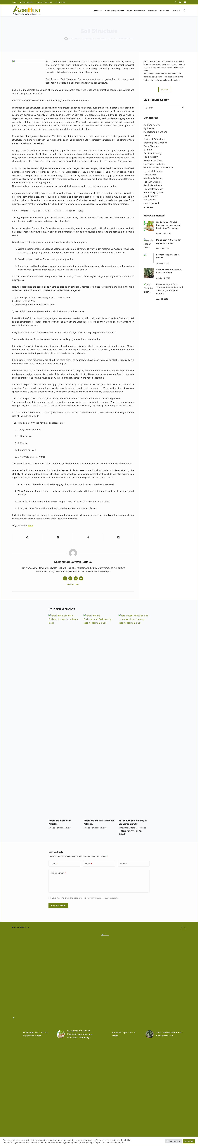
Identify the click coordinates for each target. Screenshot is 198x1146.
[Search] (175, 2)
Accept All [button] (189, 1141)
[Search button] (183, 107)
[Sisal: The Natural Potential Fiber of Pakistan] (149, 273)
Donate (164, 89)
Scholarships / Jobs (154, 192)
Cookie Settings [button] (173, 1141)
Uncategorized (151, 203)
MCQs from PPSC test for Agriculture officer (35, 1034)
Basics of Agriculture (154, 139)
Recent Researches (136, 10)
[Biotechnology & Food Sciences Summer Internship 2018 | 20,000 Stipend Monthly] (149, 288)
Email (88, 863)
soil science (150, 199)
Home (14, 2)
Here (30, 525)
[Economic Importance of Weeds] (149, 258)
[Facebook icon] (65, 578)
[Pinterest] (88, 537)
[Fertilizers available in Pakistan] (63, 715)
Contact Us (60, 2)
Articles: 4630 (73, 584)
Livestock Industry (153, 171)
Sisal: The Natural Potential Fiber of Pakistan (169, 1034)
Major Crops (150, 174)
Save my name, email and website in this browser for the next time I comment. (85, 898)
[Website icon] (76, 578)
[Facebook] (180, 2)
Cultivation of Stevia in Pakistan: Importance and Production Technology (168, 225)
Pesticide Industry (153, 185)
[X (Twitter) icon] (81, 578)
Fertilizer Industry (125, 39)
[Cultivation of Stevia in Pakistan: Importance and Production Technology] (149, 225)
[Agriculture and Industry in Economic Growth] (134, 715)
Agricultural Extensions (155, 131)
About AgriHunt (26, 2)
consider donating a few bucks (164, 73)
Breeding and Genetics (155, 142)
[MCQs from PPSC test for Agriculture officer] (149, 243)
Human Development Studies (158, 167)
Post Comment (58, 905)
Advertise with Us (44, 2)
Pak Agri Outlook (152, 181)
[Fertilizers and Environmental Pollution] (99, 715)
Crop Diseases (151, 146)
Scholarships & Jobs (114, 10)
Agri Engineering (152, 124)
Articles (98, 10)
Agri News (152, 10)
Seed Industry (151, 196)
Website (123, 863)
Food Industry (151, 156)
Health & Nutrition (153, 160)
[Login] (185, 10)
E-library (164, 10)
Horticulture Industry (154, 164)
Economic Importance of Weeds (124, 1034)
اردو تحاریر (176, 10)
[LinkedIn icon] (70, 578)
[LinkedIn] (118, 537)
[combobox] (162, 107)
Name (54, 863)
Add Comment (58, 873)
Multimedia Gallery (153, 178)
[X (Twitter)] (185, 2)
